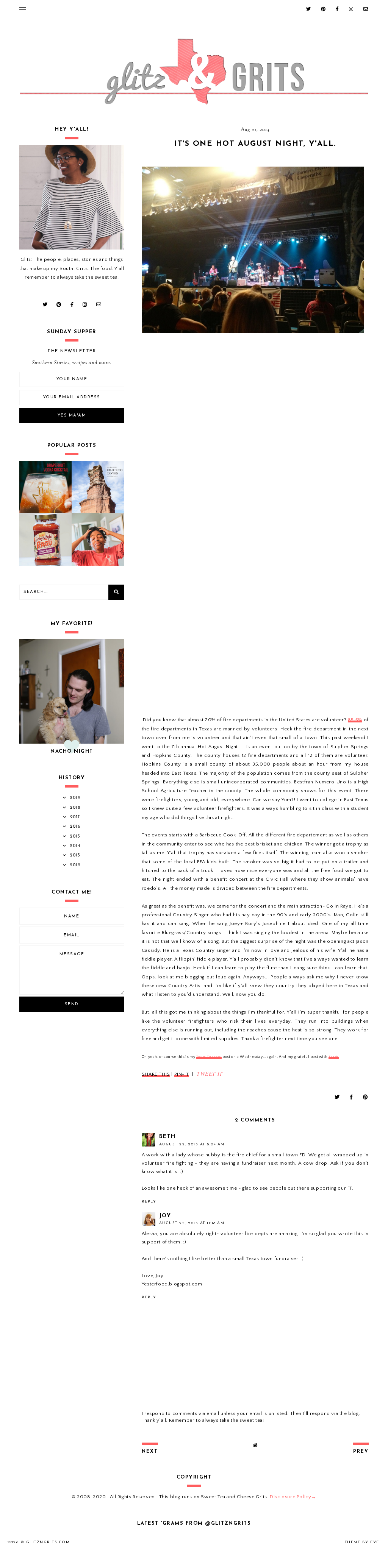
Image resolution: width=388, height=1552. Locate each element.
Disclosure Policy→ (293, 1496)
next (150, 1451)
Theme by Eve (362, 1542)
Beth (167, 1137)
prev (361, 1451)
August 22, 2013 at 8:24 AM (192, 1144)
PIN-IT (181, 1074)
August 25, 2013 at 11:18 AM (192, 1223)
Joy (165, 1216)
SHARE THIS (156, 1074)
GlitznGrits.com (48, 1542)
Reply (149, 1201)
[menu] (22, 9)
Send (72, 1004)
